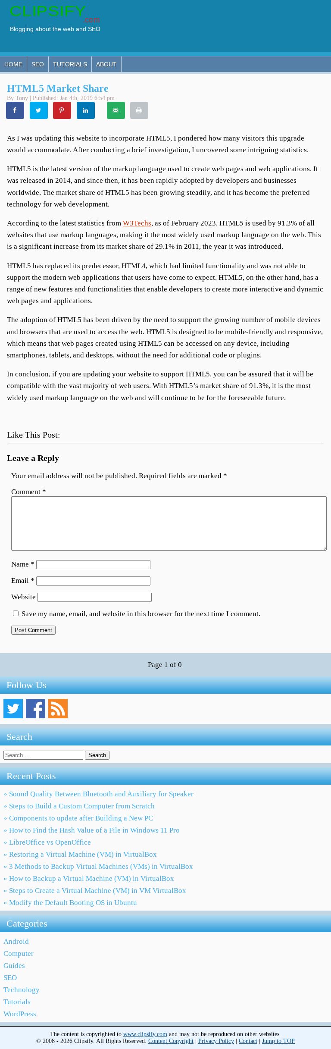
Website (23, 597)
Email (22, 580)
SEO (37, 64)
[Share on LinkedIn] (86, 110)
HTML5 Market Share (58, 88)
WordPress (19, 1014)
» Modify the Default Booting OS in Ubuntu (70, 903)
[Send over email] (116, 110)
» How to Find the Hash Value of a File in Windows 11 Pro (91, 830)
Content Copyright (171, 1041)
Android (16, 941)
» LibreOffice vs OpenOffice (47, 842)
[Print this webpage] (139, 110)
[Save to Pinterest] (62, 110)
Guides (14, 965)
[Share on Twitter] (39, 110)
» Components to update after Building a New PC (78, 818)
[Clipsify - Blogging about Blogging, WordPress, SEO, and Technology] (59, 32)
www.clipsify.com (145, 1034)
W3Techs (137, 223)
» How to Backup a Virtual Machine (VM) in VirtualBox (88, 878)
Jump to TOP (278, 1041)
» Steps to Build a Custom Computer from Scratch (79, 806)
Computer (18, 953)
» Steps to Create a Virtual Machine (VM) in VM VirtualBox (94, 890)
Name (22, 564)
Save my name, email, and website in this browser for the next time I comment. (141, 614)
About (106, 64)
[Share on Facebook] (15, 110)
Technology (21, 990)
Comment (28, 492)
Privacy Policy (216, 1041)
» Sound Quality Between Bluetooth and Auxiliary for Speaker (98, 794)
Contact (248, 1041)
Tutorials (70, 64)
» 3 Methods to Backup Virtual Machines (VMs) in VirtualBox (98, 866)
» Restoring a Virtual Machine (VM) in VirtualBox (80, 854)
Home (13, 64)
